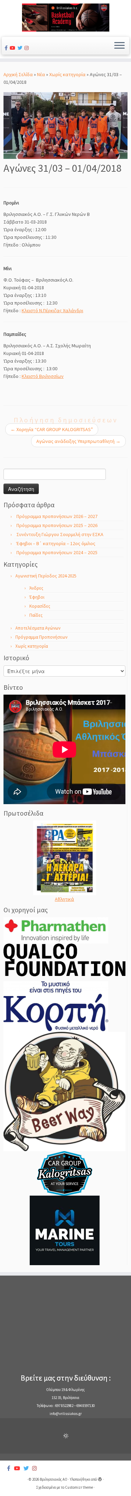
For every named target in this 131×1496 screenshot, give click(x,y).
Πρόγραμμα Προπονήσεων (41, 637)
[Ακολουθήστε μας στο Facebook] (7, 48)
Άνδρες (36, 588)
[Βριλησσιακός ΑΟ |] (65, 17)
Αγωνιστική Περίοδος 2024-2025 (45, 576)
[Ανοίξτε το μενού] (119, 46)
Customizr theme (79, 1487)
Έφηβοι (36, 597)
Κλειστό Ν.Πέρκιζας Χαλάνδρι (52, 310)
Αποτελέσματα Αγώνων (37, 628)
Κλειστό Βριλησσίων (43, 376)
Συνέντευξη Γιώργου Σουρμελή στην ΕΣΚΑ (59, 534)
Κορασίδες (39, 606)
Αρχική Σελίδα (18, 74)
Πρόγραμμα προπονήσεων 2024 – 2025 (56, 552)
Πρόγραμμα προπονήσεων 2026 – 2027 (56, 516)
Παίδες (36, 615)
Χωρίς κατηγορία (67, 74)
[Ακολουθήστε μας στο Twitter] (20, 48)
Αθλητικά (64, 899)
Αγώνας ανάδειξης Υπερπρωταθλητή (78, 441)
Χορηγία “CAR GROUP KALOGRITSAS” (51, 429)
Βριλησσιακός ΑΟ (53, 1479)
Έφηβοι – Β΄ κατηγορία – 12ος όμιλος (55, 543)
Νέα (41, 74)
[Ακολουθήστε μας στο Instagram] (27, 48)
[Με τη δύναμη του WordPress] (99, 1477)
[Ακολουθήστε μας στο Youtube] (13, 48)
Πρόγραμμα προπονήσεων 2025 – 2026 (56, 525)
